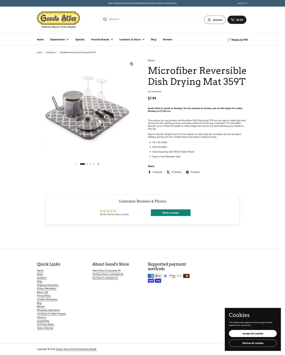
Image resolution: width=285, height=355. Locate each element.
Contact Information (47, 299)
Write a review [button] (170, 212)
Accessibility (43, 320)
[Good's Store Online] (58, 20)
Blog (39, 302)
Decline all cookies (253, 343)
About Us (41, 317)
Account (217, 19)
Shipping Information (48, 285)
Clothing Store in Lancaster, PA (107, 274)
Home (39, 52)
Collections (51, 52)
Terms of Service (45, 328)
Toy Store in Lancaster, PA (105, 277)
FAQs (39, 281)
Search (40, 270)
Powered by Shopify (86, 349)
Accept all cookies (253, 333)
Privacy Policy (44, 295)
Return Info (42, 292)
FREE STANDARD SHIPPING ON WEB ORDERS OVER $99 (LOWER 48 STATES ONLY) (142, 3)
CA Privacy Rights (45, 324)
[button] (236, 20)
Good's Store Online (66, 349)
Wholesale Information (48, 310)
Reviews (41, 306)
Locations (42, 277)
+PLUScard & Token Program (51, 313)
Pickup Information (46, 288)
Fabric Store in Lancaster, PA (106, 270)
